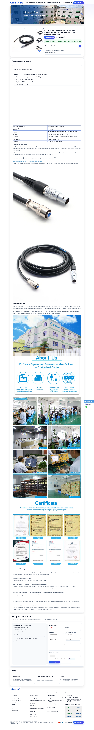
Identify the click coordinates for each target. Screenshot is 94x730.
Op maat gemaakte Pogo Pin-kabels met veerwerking (37, 709)
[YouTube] (59, 722)
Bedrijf (68, 627)
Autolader (49, 698)
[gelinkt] (62, 722)
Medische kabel (29, 28)
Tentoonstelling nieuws (16, 712)
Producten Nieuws (15, 708)
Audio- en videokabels (34, 702)
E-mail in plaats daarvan (66, 662)
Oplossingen (14, 702)
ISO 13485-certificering (16, 697)
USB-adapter (32, 703)
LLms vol (18, 723)
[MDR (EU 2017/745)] (78, 713)
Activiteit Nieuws (15, 710)
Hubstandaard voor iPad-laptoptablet (54, 704)
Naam (50, 627)
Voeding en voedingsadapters (53, 703)
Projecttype (51, 637)
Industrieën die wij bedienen (17, 700)
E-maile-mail (51, 632)
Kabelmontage (32, 2)
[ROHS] (69, 707)
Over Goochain (14, 695)
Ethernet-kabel (32, 707)
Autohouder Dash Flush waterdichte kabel (37, 698)
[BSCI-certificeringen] (69, 716)
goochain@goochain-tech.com (72, 697)
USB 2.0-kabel (32, 718)
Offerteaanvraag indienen (54, 662)
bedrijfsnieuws (14, 707)
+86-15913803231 (70, 695)
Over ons (58, 2)
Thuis (27, 2)
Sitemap (12, 723)
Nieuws (54, 2)
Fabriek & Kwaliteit (15, 698)
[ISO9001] (78, 716)
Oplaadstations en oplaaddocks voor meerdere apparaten (56, 701)
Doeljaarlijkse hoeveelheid (72, 637)
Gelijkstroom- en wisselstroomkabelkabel (37, 700)
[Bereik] (69, 713)
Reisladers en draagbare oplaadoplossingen (55, 697)
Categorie (17, 28)
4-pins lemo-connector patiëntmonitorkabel (21, 54)
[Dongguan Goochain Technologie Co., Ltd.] (16, 2)
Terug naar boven (68, 722)
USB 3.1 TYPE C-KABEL (34, 716)
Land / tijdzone (70, 632)
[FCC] (78, 710)
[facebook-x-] (61, 722)
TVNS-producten (39, 2)
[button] (82, 14)
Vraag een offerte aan (78, 2)
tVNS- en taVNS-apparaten (52, 709)
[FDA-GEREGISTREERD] (78, 707)
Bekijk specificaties (60, 37)
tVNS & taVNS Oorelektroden (53, 711)
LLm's (15, 723)
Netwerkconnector (33, 705)
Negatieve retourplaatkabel (37, 54)
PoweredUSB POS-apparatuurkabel (36, 697)
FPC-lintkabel (32, 711)
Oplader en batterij (48, 2)
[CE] (69, 710)
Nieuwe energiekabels (34, 695)
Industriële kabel (33, 713)
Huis (13, 28)
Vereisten (51, 642)
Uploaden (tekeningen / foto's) (54, 653)
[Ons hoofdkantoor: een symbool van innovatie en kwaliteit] (47, 14)
